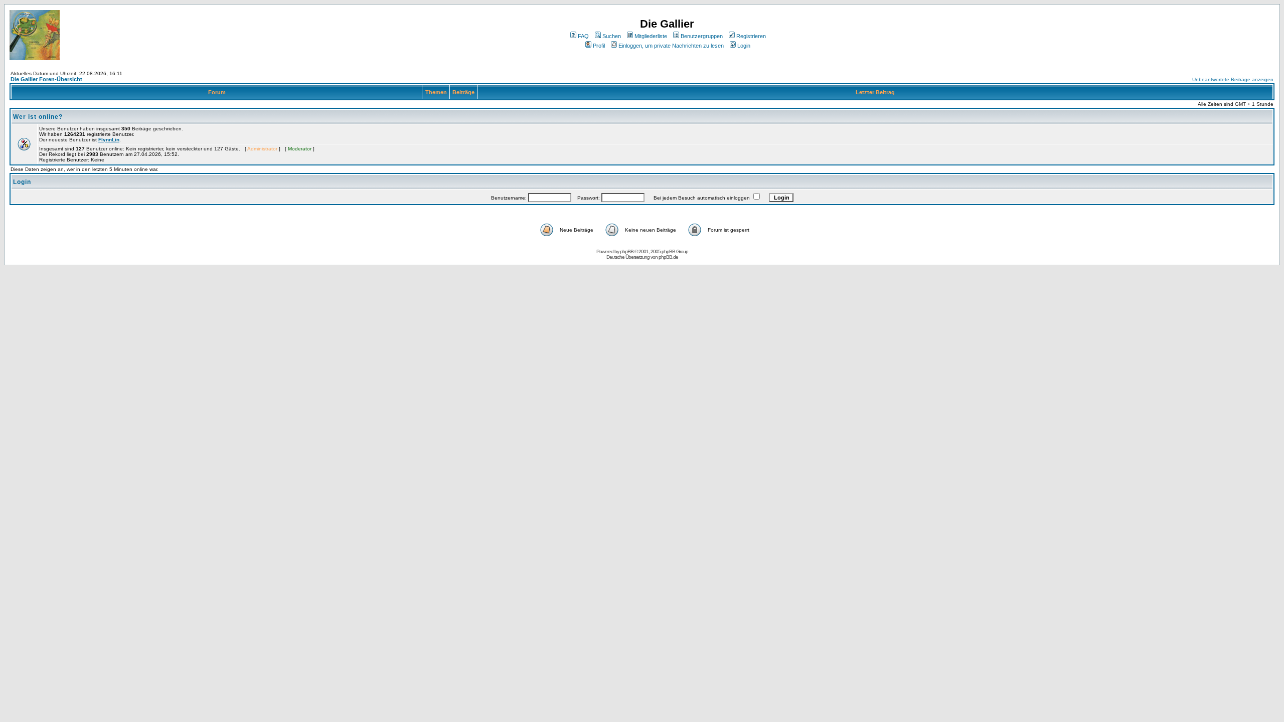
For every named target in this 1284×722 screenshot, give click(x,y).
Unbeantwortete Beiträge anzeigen (1232, 79)
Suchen (611, 36)
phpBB (626, 251)
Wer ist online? (38, 116)
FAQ (583, 36)
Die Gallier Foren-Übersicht (46, 79)
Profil (599, 46)
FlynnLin (108, 139)
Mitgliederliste (650, 36)
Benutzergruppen (702, 36)
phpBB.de (668, 257)
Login (743, 46)
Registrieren (751, 36)
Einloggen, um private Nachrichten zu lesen (671, 46)
